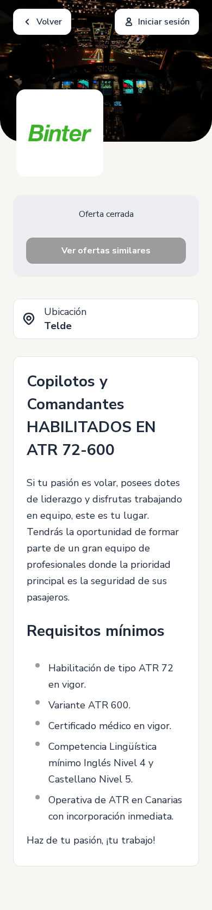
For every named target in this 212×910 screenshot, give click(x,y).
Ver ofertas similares (106, 251)
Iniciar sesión (164, 22)
